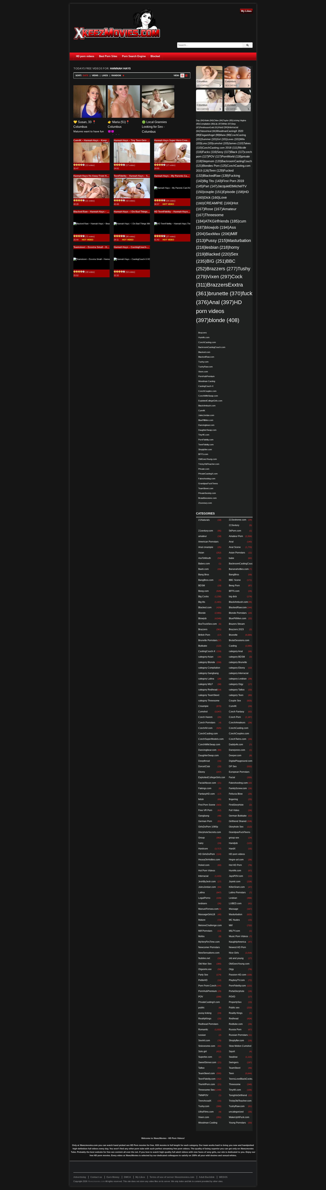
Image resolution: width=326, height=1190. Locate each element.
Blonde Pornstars (238, 613)
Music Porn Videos (238, 936)
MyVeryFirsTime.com (209, 942)
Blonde (202, 613)
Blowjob (202, 618)
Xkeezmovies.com (96, 1181)
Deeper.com (235, 755)
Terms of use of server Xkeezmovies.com (172, 1177)
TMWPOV (203, 1095)
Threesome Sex (206, 1090)
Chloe (218, 120)
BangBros (234, 574)
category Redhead (207, 689)
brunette (225, 293)
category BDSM (237, 656)
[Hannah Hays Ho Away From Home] (91, 188)
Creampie (203, 706)
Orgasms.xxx (204, 969)
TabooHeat (208, 131)
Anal (221, 302)
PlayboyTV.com (237, 980)
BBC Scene (235, 580)
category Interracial (238, 673)
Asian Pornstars (237, 552)
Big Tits (212, 181)
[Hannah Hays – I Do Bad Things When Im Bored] (132, 224)
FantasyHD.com (206, 794)
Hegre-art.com (236, 859)
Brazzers (222, 268)
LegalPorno (204, 898)
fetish (201, 799)
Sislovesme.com (206, 1046)
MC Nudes (234, 920)
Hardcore (203, 848)
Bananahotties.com (239, 569)
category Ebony (237, 667)
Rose (214, 209)
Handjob (233, 843)
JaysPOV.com (236, 876)
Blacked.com (204, 352)
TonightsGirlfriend (238, 1095)
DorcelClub (204, 766)
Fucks (209, 151)
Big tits (201, 602)
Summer (209, 139)
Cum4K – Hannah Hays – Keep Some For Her (97, 140)
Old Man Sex (204, 963)
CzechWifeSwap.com (208, 396)
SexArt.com (204, 1040)
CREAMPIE (218, 203)
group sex (234, 837)
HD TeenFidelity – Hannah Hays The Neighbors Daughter (184, 211)
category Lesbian (238, 678)
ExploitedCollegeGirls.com (210, 401)
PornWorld (231, 156)
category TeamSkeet (208, 695)
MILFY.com (234, 931)
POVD (232, 996)
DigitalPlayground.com (240, 761)
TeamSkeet (234, 1068)
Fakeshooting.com (206, 478)
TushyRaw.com (205, 367)
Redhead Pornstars (208, 1024)
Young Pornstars (237, 1122)
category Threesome (208, 700)
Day (200, 120)
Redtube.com (236, 1024)
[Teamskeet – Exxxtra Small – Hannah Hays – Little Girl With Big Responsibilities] (91, 259)
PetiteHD (203, 980)
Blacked (218, 254)
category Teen (236, 695)
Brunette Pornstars (207, 640)
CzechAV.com (205, 728)
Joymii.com (234, 881)
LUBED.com (235, 903)
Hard (223, 127)
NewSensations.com (208, 952)
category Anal (236, 651)
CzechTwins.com (237, 739)
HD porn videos (85, 56)
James (236, 143)
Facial (232, 777)
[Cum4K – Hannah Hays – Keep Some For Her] (91, 152)
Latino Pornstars (237, 892)
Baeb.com (203, 569)
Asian (201, 552)
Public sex (234, 1007)
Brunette (233, 635)
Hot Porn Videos (206, 870)
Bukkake (202, 646)
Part (210, 186)
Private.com (203, 469)
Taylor (228, 120)
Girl (222, 139)
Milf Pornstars (205, 931)
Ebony (201, 772)
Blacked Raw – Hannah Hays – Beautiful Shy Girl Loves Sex (105, 211)
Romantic (203, 1029)
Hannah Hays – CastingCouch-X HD (133, 247)
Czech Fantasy (236, 711)
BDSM (201, 585)
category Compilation (209, 667)
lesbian (217, 247)
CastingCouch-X (205, 386)
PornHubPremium (206, 376)
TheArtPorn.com (206, 1084)
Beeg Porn (234, 585)
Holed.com (203, 865)
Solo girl (202, 1051)
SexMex (218, 234)
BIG (216, 261)
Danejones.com (237, 750)
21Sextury (234, 525)
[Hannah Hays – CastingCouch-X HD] (132, 259)
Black (237, 151)
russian (202, 1035)
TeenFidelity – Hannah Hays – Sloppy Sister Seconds (142, 176)
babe (231, 558)
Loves (233, 139)
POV (214, 156)
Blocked (155, 56)
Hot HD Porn (235, 865)
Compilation (207, 124)
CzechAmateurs (237, 722)
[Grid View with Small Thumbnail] (182, 75)
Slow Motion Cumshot (240, 1046)
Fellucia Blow (236, 794)
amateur (202, 536)
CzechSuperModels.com (211, 739)
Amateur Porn (236, 536)
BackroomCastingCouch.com (211, 347)
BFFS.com (203, 454)
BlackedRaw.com (206, 357)
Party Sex (203, 974)
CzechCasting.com (207, 342)
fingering (233, 799)
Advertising (79, 1177)
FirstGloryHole (236, 804)
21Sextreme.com (237, 519)
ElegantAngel (210, 135)
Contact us (96, 1177)
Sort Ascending (123, 75)
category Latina (206, 678)
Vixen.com (203, 371)
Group (201, 837)
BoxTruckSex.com (207, 624)
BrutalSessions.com (207, 498)
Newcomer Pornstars (209, 947)
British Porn (204, 635)
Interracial (203, 876)
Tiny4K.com (203, 435)
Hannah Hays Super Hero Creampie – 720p (177, 140)
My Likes (246, 11)
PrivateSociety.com (207, 493)
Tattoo (201, 1068)
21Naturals (204, 520)
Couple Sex (235, 700)
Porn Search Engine (134, 56)
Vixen (219, 276)
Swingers (233, 1062)
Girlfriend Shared (237, 821)
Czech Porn (235, 717)
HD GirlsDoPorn (206, 854)
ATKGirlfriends (222, 221)
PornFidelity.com (205, 440)
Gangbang (203, 815)
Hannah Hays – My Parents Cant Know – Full (178, 176)
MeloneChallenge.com (210, 925)
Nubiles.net (204, 958)
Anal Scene (235, 547)
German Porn (205, 821)
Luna (207, 143)
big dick (233, 596)
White (226, 124)
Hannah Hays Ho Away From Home (92, 176)
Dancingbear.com (206, 425)
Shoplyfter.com (205, 449)
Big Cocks (203, 596)
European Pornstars (239, 772)
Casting (233, 646)
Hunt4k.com (203, 337)
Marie (225, 135)
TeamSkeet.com (205, 488)
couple (213, 192)
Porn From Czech (207, 985)
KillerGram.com (237, 887)
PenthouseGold (209, 127)
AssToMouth (204, 558)
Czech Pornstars (206, 722)
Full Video (234, 810)
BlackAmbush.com (206, 405)
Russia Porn (235, 1029)
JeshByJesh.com (207, 881)
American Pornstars (208, 541)
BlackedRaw (216, 175)
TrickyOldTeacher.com (208, 464)
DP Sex (233, 766)
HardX (232, 848)
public (201, 1007)
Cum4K (201, 410)
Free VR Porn (205, 810)
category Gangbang (208, 673)
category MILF (205, 684)
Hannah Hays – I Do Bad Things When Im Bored (139, 211)
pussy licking (204, 1013)
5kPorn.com (235, 530)
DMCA (127, 1177)
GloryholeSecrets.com (209, 832)
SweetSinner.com (207, 1062)
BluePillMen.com (205, 420)
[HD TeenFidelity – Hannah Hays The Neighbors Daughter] (172, 224)
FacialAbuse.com (207, 783)
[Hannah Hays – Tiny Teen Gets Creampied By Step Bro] (132, 152)
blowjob (217, 227)
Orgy (231, 969)
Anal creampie (205, 547)
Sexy (223, 151)
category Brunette (238, 662)
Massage (233, 909)
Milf (230, 925)
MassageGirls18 (206, 914)
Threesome (235, 1084)
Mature (201, 920)
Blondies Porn (214, 165)
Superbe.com (205, 1057)
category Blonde (206, 662)
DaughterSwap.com (207, 430)
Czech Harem (205, 717)
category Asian (205, 656)
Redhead (233, 1018)
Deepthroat (204, 761)
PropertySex (235, 1002)
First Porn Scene (206, 804)
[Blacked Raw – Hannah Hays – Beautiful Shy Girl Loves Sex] (91, 224)
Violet (208, 120)
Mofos (201, 936)
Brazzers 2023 (236, 629)
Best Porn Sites (108, 56)
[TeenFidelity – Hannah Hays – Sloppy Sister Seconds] (132, 188)
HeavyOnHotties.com (209, 859)
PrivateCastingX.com (208, 474)
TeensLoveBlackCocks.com (243, 1079)
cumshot (221, 143)
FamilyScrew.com (238, 788)
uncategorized (236, 1111)
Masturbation (235, 914)
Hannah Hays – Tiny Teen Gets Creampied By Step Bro (143, 140)
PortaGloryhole (236, 991)
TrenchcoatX (204, 1100)
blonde (224, 320)
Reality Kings (235, 1013)
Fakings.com (204, 788)
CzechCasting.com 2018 (220, 147)
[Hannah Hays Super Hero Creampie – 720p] (172, 152)
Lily (218, 124)
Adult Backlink (207, 1177)
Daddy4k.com (236, 744)
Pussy (216, 240)
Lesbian (233, 898)
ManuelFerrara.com (208, 909)
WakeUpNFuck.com (239, 1117)
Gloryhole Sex (236, 826)
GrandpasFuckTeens (208, 483)
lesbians (202, 903)
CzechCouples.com (207, 391)
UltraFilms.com (206, 1111)
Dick (211, 197)
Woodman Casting (206, 381)
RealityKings (204, 1018)
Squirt (232, 1051)
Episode (233, 192)
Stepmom (211, 161)
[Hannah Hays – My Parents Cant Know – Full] (172, 188)
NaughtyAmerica (237, 942)
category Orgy (236, 684)
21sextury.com (205, 503)
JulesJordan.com (206, 415)
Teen (216, 170)
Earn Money (113, 1177)
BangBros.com (205, 580)
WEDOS (223, 1177)
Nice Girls (234, 952)
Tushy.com (203, 362)
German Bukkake (238, 815)
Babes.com (204, 563)
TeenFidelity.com (206, 444)
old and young (236, 958)
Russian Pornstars (238, 1035)
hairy (200, 843)
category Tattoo (236, 689)
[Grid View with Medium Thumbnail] (186, 75)
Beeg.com (203, 591)
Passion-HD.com (237, 974)
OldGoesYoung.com (207, 459)
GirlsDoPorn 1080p (208, 826)
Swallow (233, 1057)
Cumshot (203, 711)
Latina (201, 892)
